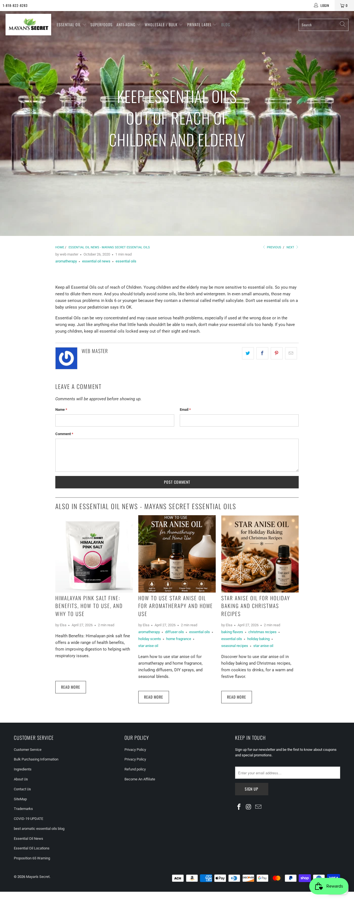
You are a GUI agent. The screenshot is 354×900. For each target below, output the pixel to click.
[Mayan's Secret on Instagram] (249, 807)
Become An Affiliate (139, 779)
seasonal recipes (234, 646)
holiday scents (149, 639)
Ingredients (23, 769)
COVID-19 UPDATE (28, 819)
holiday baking (258, 639)
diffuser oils (174, 632)
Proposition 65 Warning (32, 858)
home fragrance (178, 639)
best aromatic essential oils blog (39, 829)
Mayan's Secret (38, 877)
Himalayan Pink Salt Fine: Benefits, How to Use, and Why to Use (89, 605)
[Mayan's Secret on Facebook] (239, 807)
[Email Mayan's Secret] (258, 807)
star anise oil (148, 646)
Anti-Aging (126, 24)
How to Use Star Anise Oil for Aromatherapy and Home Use (175, 605)
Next (291, 247)
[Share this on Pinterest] (277, 353)
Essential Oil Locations (32, 848)
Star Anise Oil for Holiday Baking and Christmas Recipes (255, 605)
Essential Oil (69, 24)
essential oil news (96, 261)
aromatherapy (66, 261)
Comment (64, 434)
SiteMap (20, 799)
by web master (66, 254)
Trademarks (23, 809)
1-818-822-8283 (15, 5)
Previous (273, 247)
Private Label (200, 24)
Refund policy (135, 769)
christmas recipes (262, 632)
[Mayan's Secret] (28, 25)
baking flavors (232, 632)
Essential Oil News (28, 838)
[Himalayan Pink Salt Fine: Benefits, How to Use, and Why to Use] (94, 554)
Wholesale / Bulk (162, 24)
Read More (70, 687)
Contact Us (22, 789)
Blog (225, 24)
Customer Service (27, 750)
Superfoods (101, 24)
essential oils (126, 261)
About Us (21, 779)
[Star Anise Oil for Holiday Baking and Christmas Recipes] (260, 554)
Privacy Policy (135, 750)
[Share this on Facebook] (262, 353)
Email (185, 409)
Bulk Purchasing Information (36, 759)
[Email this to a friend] (291, 353)
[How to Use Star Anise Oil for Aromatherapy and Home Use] (177, 554)
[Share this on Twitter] (248, 353)
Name (61, 409)
